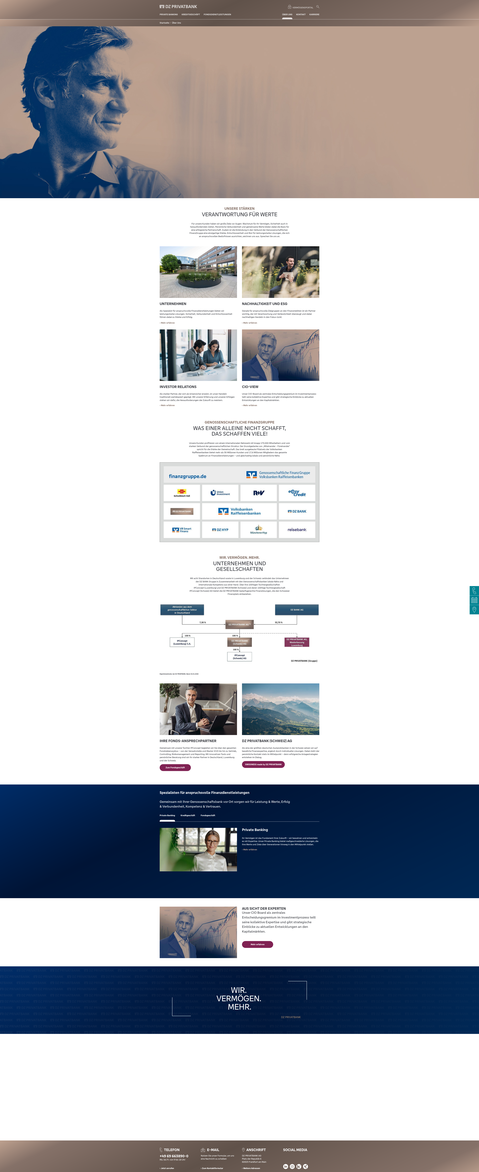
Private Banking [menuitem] (169, 14)
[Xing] (305, 1167)
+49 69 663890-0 (174, 1156)
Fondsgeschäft (208, 815)
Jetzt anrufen (167, 1168)
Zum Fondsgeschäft (175, 767)
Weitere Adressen (251, 1168)
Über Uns (176, 22)
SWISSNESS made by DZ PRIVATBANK (263, 764)
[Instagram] (292, 1167)
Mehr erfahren (168, 405)
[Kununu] (298, 1167)
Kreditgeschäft (188, 815)
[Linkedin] (285, 1167)
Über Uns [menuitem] (287, 14)
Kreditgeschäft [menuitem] (191, 14)
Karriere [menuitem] (314, 14)
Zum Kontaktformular (212, 1168)
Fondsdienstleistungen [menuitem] (217, 14)
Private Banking (167, 815)
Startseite (164, 22)
